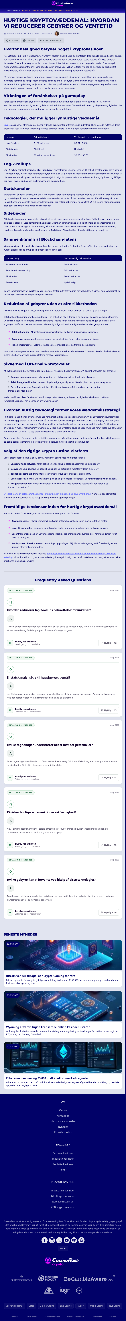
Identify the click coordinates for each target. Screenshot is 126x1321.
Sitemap (113, 1316)
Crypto (7, 125)
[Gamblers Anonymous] (49, 1290)
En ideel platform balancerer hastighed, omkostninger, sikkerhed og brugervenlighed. (47, 494)
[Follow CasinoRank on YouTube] (67, 1240)
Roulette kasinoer (63, 1164)
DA (61, 1248)
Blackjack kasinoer (63, 1158)
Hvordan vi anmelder (63, 1121)
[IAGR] (65, 1290)
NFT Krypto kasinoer (63, 1196)
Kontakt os (63, 1115)
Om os (63, 1110)
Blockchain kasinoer (63, 1190)
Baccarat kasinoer (63, 1153)
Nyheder (63, 1127)
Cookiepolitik (97, 1316)
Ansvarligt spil (31, 1316)
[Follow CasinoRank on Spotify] (74, 1240)
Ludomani (14, 1316)
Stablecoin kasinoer (63, 1201)
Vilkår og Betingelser (75, 1316)
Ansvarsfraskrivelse (52, 1316)
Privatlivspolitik (63, 1132)
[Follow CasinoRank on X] (59, 1240)
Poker (63, 1169)
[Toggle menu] (5, 4)
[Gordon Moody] (48, 1278)
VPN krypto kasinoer (63, 1207)
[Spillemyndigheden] (21, 1278)
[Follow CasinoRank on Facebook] (44, 1240)
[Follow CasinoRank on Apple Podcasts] (81, 1240)
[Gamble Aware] (89, 1278)
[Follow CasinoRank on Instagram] (52, 1240)
